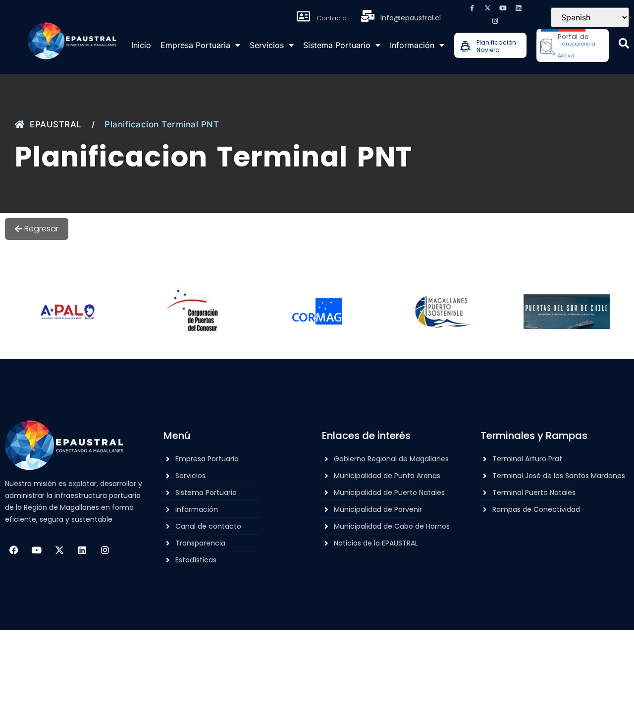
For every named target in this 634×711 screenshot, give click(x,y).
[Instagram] (495, 20)
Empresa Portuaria (195, 45)
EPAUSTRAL (56, 124)
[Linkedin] (518, 7)
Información (412, 45)
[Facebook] (14, 550)
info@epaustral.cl (410, 18)
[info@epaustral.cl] (367, 16)
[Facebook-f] (472, 7)
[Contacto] (304, 16)
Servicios (267, 45)
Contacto (332, 18)
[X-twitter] (487, 7)
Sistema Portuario (336, 45)
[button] (624, 43)
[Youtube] (502, 7)
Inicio (141, 45)
